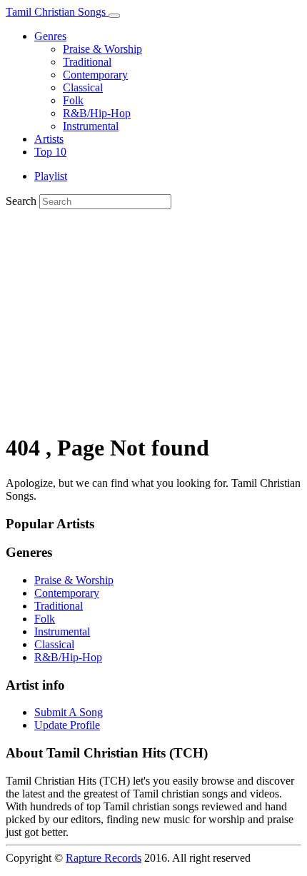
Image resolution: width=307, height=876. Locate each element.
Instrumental (91, 126)
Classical (83, 87)
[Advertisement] (153, 318)
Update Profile (67, 725)
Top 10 (50, 152)
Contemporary (95, 75)
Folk (73, 100)
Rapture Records (103, 858)
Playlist (50, 176)
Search (21, 201)
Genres (50, 36)
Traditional (87, 62)
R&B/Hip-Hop (97, 113)
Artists (49, 139)
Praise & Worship (102, 49)
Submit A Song (68, 712)
